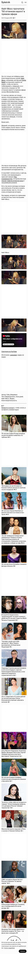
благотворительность (9, 401)
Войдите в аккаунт (8, 408)
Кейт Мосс (5, 399)
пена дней (19, 397)
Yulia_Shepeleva (11, 395)
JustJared (13, 355)
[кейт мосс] (14, 241)
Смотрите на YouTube (9, 352)
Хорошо (22, 951)
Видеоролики (10, 397)
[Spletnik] (5, 2)
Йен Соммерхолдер (9, 178)
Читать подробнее (9, 948)
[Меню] (26, 2)
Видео (12, 399)
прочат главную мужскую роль (12, 181)
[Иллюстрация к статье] (14, 30)
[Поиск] (22, 2)
